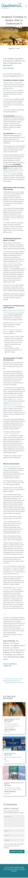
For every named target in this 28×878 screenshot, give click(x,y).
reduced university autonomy (10, 395)
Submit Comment (17, 851)
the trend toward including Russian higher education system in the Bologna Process (14, 312)
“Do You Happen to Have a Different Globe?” (12, 719)
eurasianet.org (7, 665)
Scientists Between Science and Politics (14, 783)
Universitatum (14, 90)
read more (7, 731)
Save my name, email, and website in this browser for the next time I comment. (14, 845)
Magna (5, 90)
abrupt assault (11, 406)
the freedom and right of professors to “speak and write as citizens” (13, 172)
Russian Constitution (17, 322)
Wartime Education (10, 753)
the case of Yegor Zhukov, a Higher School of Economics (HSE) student (13, 404)
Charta (9, 90)
